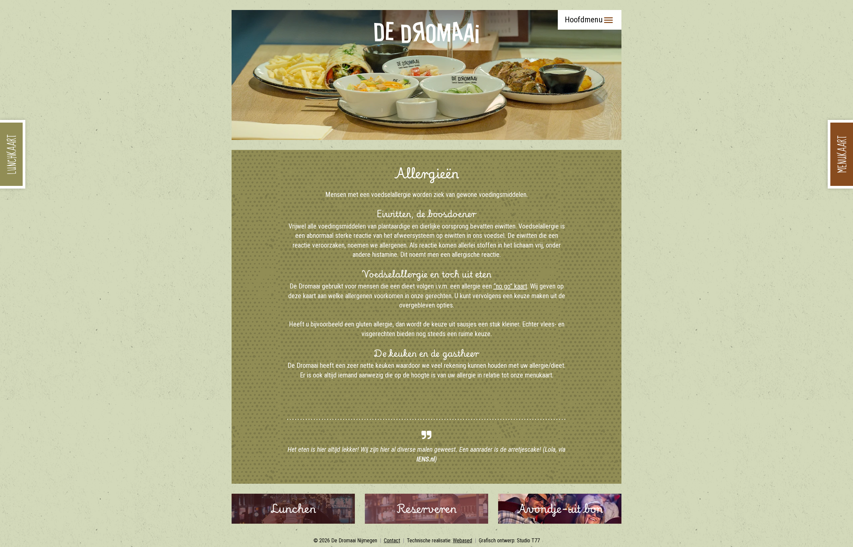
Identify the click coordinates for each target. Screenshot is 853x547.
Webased (462, 540)
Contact (392, 540)
